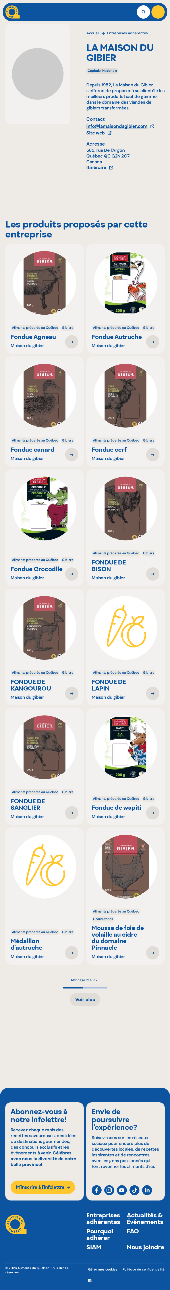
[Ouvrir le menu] (158, 12)
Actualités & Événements (145, 1218)
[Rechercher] (143, 12)
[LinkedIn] (147, 1190)
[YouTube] (122, 1190)
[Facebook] (97, 1190)
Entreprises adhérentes (103, 1218)
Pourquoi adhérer (99, 1234)
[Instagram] (109, 1190)
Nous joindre (145, 1247)
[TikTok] (134, 1190)
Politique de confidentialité (143, 1269)
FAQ (133, 1231)
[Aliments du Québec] (12, 12)
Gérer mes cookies (102, 1269)
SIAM (93, 1247)
